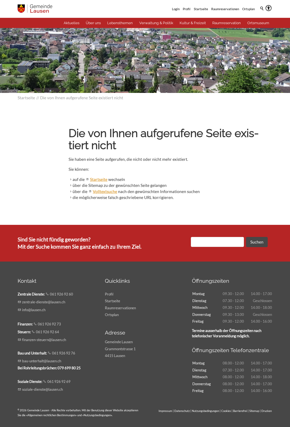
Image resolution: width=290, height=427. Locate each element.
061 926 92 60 (61, 294)
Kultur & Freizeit (193, 23)
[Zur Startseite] (35, 8)
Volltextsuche (105, 191)
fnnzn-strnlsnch (44, 339)
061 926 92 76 (63, 353)
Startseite (201, 9)
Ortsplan (248, 9)
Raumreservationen (225, 9)
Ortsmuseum (258, 23)
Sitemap (254, 411)
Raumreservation (226, 23)
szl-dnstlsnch (42, 389)
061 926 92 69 (58, 381)
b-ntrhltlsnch (41, 361)
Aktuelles (71, 23)
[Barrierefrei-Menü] (269, 8)
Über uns (93, 23)
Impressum (165, 411)
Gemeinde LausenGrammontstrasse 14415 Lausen (120, 349)
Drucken (266, 411)
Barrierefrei (240, 411)
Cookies (226, 411)
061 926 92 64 (47, 332)
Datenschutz (182, 411)
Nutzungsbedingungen (97, 415)
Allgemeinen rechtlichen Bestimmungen (51, 415)
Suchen (256, 241)
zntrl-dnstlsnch (43, 302)
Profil (186, 9)
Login (176, 9)
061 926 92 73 (49, 324)
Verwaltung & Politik (156, 23)
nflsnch (34, 310)
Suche (262, 14)
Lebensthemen (120, 23)
